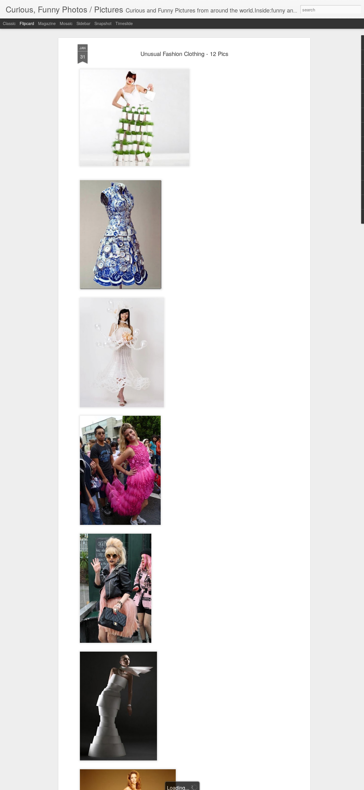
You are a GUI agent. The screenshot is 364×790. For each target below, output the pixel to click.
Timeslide (124, 23)
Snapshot (102, 23)
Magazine (47, 23)
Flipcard (27, 23)
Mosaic (66, 23)
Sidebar (83, 23)
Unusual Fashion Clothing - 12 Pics (184, 53)
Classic (9, 23)
